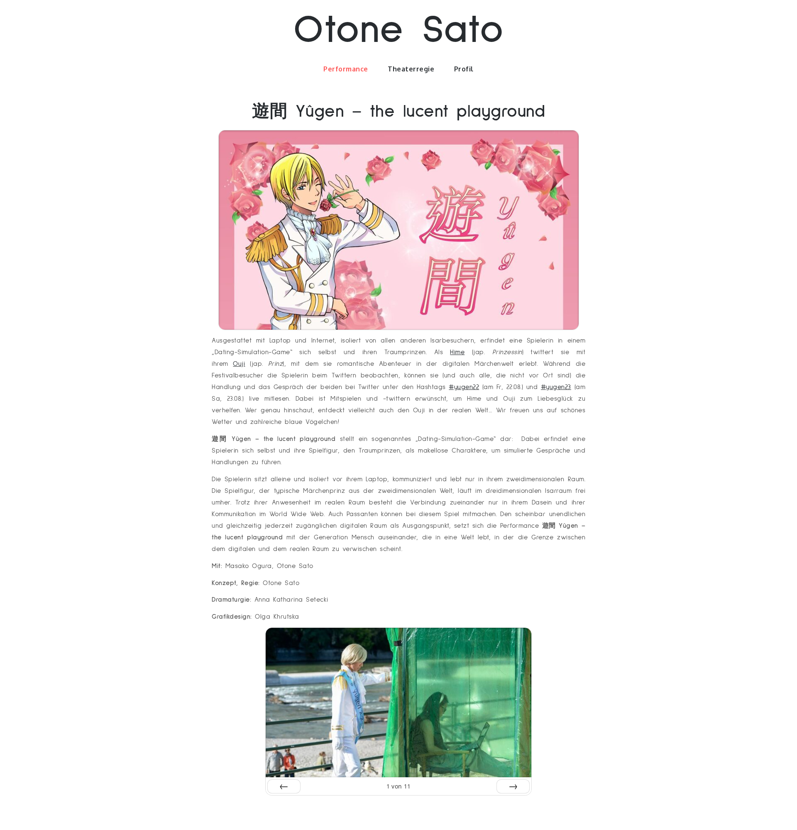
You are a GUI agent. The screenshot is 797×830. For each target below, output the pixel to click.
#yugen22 (464, 387)
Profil (464, 69)
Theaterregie (411, 69)
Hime (457, 352)
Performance (345, 69)
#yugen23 (556, 387)
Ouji (239, 363)
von (398, 786)
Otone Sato (398, 30)
